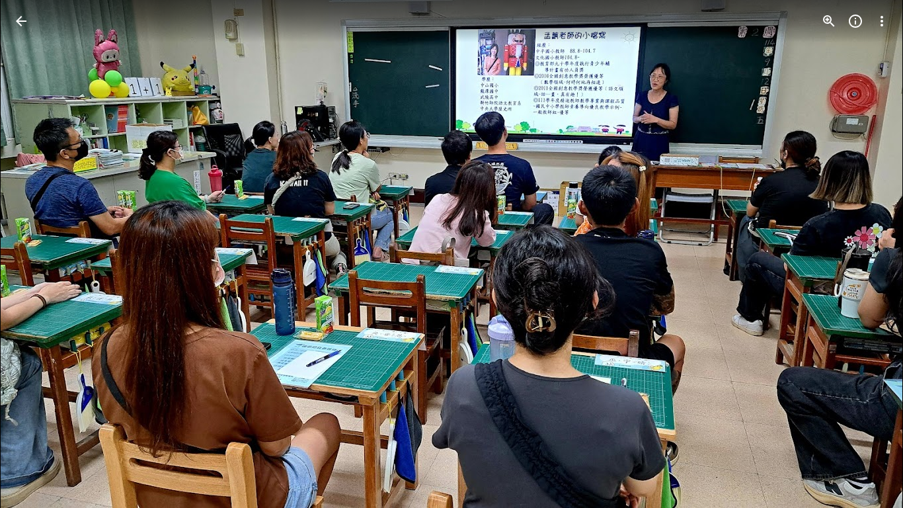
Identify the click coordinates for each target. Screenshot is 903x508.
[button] (37, 254)
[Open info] (855, 21)
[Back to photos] (21, 21)
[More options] (882, 21)
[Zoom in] (829, 21)
